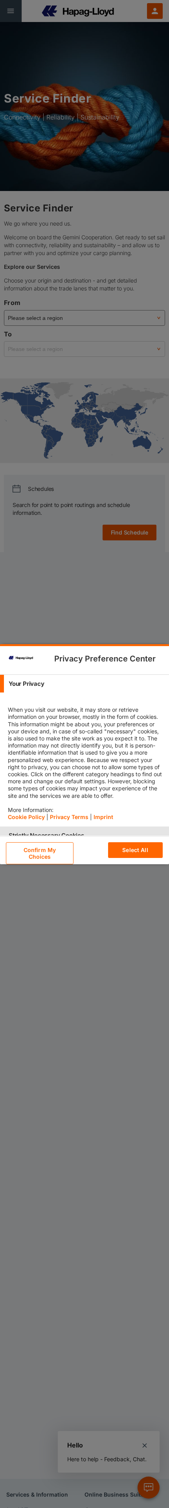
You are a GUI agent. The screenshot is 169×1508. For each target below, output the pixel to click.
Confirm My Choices (40, 853)
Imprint (103, 817)
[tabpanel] (85, 759)
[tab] (84, 683)
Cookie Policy (26, 817)
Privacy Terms (69, 817)
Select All (135, 850)
